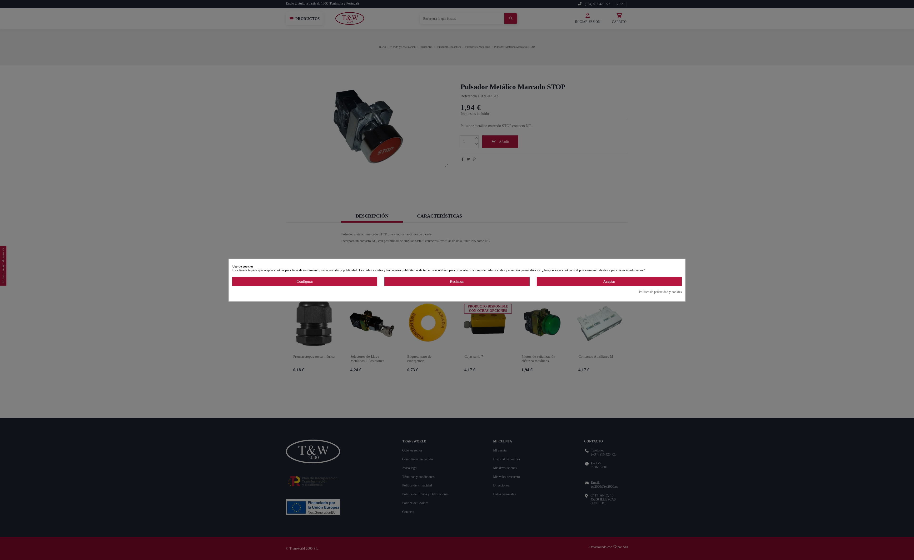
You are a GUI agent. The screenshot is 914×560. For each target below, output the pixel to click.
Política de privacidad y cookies (660, 292)
